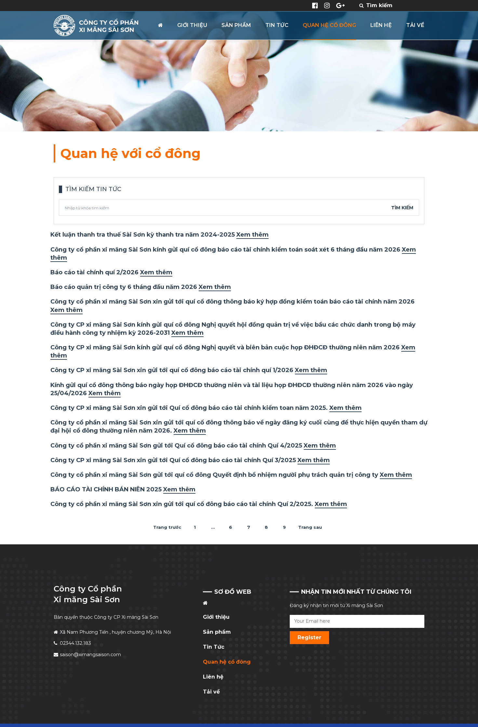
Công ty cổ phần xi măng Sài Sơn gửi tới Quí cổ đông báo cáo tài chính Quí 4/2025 (193, 445)
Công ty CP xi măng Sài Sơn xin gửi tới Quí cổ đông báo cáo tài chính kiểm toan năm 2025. (206, 407)
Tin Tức (213, 647)
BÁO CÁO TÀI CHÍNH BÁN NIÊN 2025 (122, 489)
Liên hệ (213, 677)
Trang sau (310, 527)
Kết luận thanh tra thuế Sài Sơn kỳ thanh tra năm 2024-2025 (159, 234)
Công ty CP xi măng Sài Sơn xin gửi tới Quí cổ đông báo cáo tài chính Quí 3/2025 (190, 460)
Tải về (211, 692)
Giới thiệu (216, 617)
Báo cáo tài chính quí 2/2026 (111, 272)
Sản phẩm (217, 632)
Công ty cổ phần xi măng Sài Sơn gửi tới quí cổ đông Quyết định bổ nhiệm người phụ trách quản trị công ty (231, 474)
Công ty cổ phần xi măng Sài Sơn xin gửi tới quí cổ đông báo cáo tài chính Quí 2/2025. (198, 504)
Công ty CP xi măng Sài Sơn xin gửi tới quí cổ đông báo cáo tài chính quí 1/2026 (188, 370)
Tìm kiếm (402, 208)
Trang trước (167, 527)
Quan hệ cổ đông (227, 662)
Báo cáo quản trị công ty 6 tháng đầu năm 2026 (140, 287)
